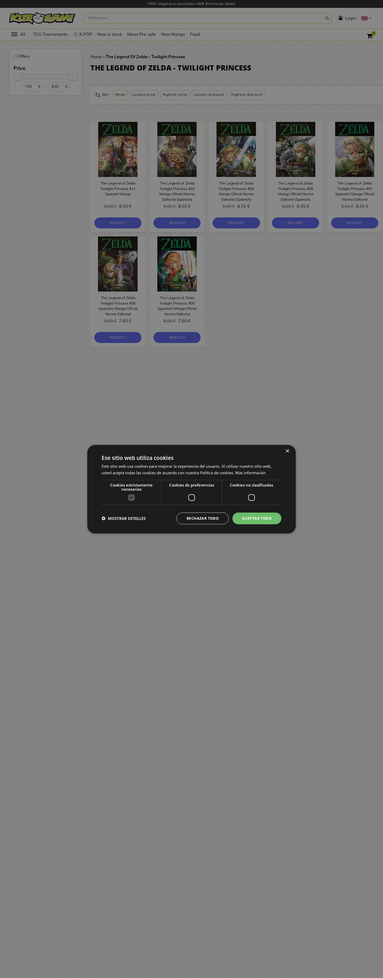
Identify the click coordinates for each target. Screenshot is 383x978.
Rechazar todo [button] (203, 517)
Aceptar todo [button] (256, 517)
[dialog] (191, 489)
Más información (250, 472)
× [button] (287, 451)
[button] (124, 518)
